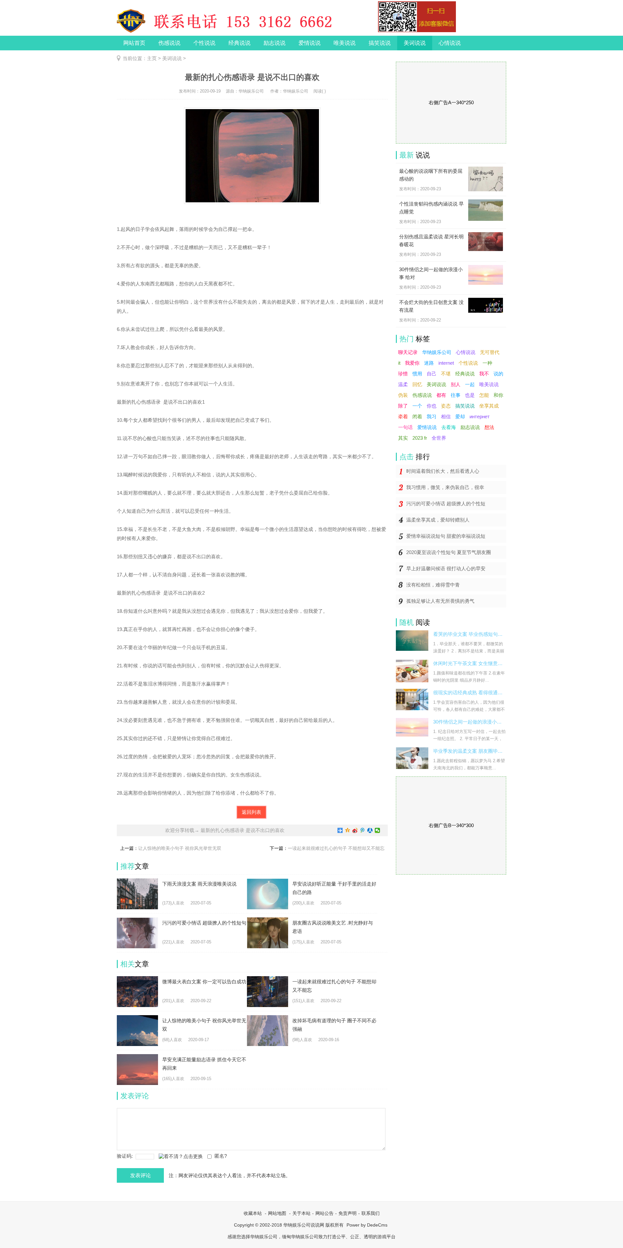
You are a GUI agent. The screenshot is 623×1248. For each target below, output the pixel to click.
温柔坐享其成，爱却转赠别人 (438, 520)
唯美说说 (345, 43)
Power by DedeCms (367, 1225)
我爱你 (412, 363)
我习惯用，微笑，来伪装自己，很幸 (445, 487)
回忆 (417, 384)
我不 (484, 373)
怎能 (484, 395)
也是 (470, 395)
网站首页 (134, 43)
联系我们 (370, 1213)
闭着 (417, 416)
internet (446, 363)
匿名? (220, 1156)
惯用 (417, 373)
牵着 (403, 416)
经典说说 (239, 43)
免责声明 (347, 1213)
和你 (498, 395)
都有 (441, 395)
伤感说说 (169, 43)
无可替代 (489, 352)
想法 (489, 427)
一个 (417, 406)
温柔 (403, 384)
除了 (403, 406)
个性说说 (204, 43)
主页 (152, 58)
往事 (455, 395)
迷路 (429, 363)
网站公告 (324, 1213)
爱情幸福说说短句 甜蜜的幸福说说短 (445, 536)
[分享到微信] (377, 830)
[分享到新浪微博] (355, 830)
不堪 (446, 373)
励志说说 (274, 43)
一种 (487, 363)
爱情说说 (310, 43)
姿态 (446, 406)
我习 (431, 416)
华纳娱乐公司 (436, 352)
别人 (455, 384)
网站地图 (277, 1213)
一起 (470, 384)
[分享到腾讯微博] (362, 830)
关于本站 (301, 1213)
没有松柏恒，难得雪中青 (433, 584)
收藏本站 (253, 1213)
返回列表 (251, 812)
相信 (446, 416)
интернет (480, 416)
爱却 (460, 416)
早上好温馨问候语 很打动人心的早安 (445, 568)
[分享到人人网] (370, 830)
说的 (498, 373)
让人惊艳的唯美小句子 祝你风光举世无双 (179, 848)
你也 (431, 406)
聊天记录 (408, 352)
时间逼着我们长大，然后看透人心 (442, 471)
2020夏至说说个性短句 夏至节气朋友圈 (448, 552)
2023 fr (419, 438)
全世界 (439, 438)
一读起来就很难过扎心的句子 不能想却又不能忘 (336, 848)
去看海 (448, 427)
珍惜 (403, 373)
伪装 (403, 395)
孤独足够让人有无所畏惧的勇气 (440, 601)
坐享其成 (489, 406)
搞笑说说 (380, 43)
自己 (431, 373)
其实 (403, 438)
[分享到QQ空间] (347, 830)
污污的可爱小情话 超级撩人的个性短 (445, 503)
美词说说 (415, 43)
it (399, 363)
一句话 (405, 427)
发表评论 (140, 1175)
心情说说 (450, 43)
